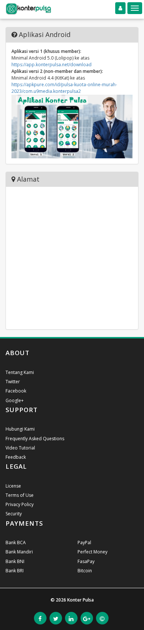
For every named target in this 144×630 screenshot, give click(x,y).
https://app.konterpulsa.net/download (51, 64)
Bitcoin (85, 570)
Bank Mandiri (19, 552)
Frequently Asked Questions (35, 438)
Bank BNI (15, 561)
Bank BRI (15, 570)
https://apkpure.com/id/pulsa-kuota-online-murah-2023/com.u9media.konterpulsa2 (64, 87)
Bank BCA (16, 542)
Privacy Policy (20, 504)
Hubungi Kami (20, 429)
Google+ (15, 400)
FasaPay (86, 561)
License (13, 486)
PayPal (84, 542)
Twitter (13, 381)
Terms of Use (20, 495)
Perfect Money (92, 552)
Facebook (16, 391)
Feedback (16, 457)
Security (14, 514)
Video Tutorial (20, 448)
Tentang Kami (20, 372)
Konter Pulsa (80, 600)
